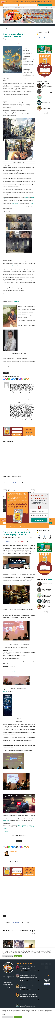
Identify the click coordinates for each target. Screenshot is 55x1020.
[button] (39, 504)
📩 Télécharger (39, 520)
